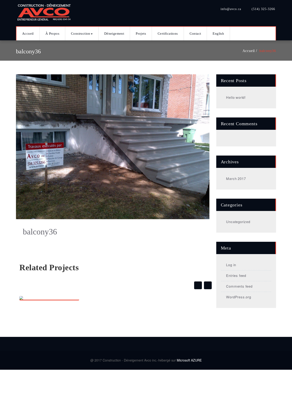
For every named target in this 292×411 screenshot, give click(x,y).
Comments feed (239, 286)
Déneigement (114, 33)
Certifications (168, 33)
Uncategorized (238, 221)
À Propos (52, 33)
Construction (80, 33)
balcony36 (267, 51)
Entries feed (236, 275)
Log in (231, 264)
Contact (195, 33)
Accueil (28, 33)
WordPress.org (238, 296)
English (218, 33)
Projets (141, 33)
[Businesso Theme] (44, 11)
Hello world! (236, 97)
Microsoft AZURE (189, 360)
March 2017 (236, 178)
